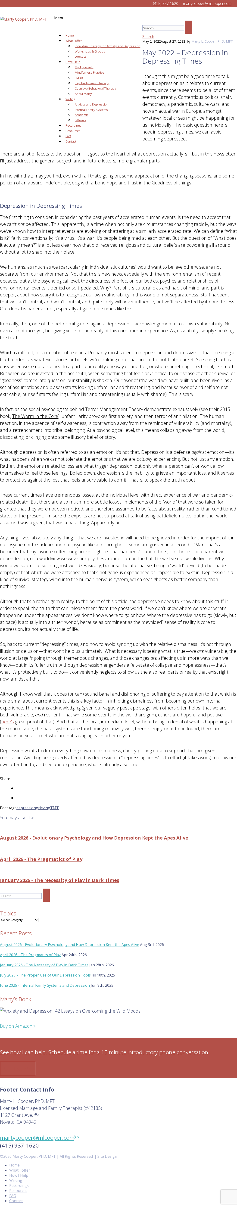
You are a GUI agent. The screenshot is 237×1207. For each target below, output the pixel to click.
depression (26, 807)
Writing (70, 99)
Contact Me (18, 1068)
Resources (73, 131)
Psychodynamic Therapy (92, 83)
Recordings (73, 125)
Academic (81, 115)
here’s (7, 722)
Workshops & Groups (90, 51)
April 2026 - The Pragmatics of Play (41, 859)
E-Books (80, 120)
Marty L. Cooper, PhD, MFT (212, 41)
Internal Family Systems (91, 110)
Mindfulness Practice (89, 72)
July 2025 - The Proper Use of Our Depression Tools (45, 975)
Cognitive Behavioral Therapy (95, 88)
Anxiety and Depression (92, 104)
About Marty (83, 94)
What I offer (73, 41)
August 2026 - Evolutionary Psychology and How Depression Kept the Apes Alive (94, 838)
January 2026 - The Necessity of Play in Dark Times (59, 880)
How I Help (72, 62)
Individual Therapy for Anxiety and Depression (107, 46)
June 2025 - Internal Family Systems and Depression (45, 985)
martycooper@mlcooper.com (40, 1137)
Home (69, 35)
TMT (54, 807)
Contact (70, 141)
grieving (43, 807)
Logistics (81, 56)
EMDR (79, 78)
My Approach (84, 67)
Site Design (107, 1156)
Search (148, 36)
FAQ (68, 136)
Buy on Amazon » (17, 1026)
